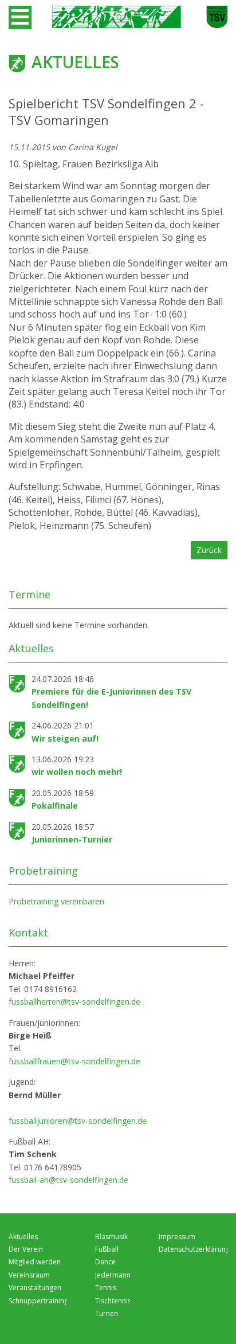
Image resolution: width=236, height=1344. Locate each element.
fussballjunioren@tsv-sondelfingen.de (78, 1120)
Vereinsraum (29, 1275)
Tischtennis (113, 1301)
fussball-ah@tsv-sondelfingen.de (68, 1179)
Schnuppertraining (38, 1301)
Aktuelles (23, 1236)
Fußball (107, 1249)
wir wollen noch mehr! (77, 771)
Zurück (209, 549)
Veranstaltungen (35, 1287)
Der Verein (26, 1249)
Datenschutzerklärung (194, 1249)
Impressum (177, 1236)
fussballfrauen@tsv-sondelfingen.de (74, 1061)
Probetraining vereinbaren (56, 901)
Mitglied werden (35, 1262)
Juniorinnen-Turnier (72, 839)
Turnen (106, 1313)
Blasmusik (111, 1236)
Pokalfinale (55, 805)
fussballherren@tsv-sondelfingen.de (74, 1001)
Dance (105, 1262)
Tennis (105, 1287)
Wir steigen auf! (65, 738)
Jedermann (113, 1275)
